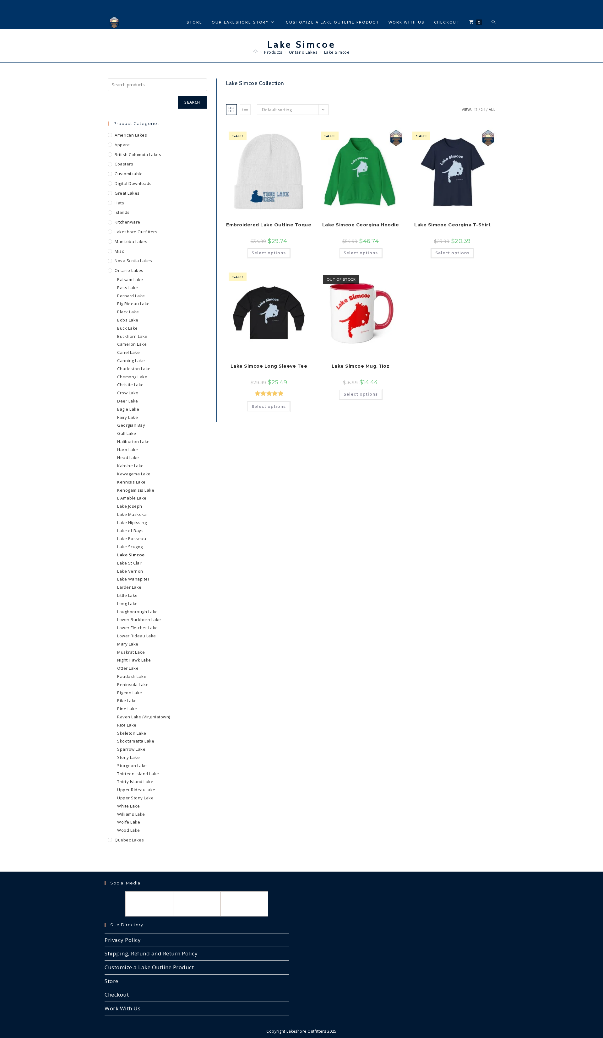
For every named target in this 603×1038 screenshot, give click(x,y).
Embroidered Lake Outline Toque (268, 225)
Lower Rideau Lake (136, 636)
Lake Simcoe (337, 52)
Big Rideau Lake (133, 303)
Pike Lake (127, 700)
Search (192, 102)
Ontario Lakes (129, 270)
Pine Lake (127, 708)
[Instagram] (197, 903)
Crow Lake (128, 393)
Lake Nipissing (132, 522)
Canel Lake (128, 352)
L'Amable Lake (132, 498)
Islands (122, 212)
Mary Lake (128, 644)
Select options (269, 253)
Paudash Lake (131, 676)
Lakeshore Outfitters (136, 232)
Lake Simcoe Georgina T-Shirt (452, 225)
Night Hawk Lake (134, 660)
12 (476, 109)
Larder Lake (129, 587)
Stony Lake (128, 757)
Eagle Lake (128, 409)
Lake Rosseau (131, 538)
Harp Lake (127, 449)
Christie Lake (130, 384)
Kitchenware (127, 222)
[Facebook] (149, 903)
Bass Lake (127, 287)
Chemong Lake (132, 377)
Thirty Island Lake (135, 781)
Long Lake (127, 603)
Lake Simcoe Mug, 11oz (361, 366)
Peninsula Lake (133, 684)
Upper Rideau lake (136, 789)
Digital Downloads (133, 183)
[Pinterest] (244, 903)
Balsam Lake (130, 279)
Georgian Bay (131, 425)
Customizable (129, 173)
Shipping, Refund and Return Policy (151, 953)
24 (483, 109)
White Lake (128, 806)
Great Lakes (127, 193)
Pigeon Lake (129, 692)
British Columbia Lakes (138, 154)
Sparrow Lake (131, 749)
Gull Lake (126, 433)
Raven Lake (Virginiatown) (143, 717)
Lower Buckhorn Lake (139, 619)
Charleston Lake (134, 368)
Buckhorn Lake (132, 336)
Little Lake (127, 595)
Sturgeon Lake (132, 765)
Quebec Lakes (129, 840)
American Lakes (131, 135)
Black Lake (128, 312)
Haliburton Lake (133, 441)
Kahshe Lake (130, 465)
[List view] (245, 109)
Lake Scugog (130, 546)
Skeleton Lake (131, 733)
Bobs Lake (128, 320)
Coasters (124, 164)
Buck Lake (127, 328)
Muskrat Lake (131, 652)
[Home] (255, 52)
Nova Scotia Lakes (133, 260)
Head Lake (128, 457)
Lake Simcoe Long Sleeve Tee (269, 366)
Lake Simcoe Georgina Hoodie (360, 225)
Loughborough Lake (137, 611)
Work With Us (122, 1008)
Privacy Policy (123, 939)
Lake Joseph (129, 506)
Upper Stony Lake (135, 798)
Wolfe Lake (128, 822)
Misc (119, 251)
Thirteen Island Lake (138, 773)
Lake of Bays (130, 530)
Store (111, 981)
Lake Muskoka (132, 514)
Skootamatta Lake (135, 741)
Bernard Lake (131, 296)
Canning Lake (131, 360)
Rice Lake (127, 725)
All (492, 109)
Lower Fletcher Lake (137, 627)
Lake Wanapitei (133, 579)
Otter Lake (128, 668)
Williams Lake (131, 814)
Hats (119, 203)
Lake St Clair (130, 563)
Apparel (123, 145)
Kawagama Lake (134, 474)
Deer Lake (127, 401)
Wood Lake (128, 830)
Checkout (117, 994)
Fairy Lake (127, 417)
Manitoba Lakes (131, 241)
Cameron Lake (132, 344)
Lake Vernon (130, 571)
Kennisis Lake (131, 482)
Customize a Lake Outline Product (149, 967)
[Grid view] (231, 109)
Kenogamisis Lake (135, 490)
